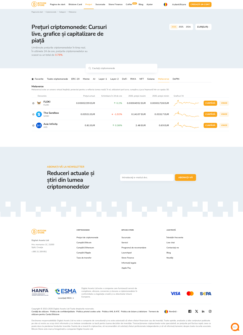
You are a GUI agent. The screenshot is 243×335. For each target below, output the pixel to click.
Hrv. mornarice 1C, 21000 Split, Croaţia (43, 246)
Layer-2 (114, 79)
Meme (86, 79)
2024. (188, 26)
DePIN (176, 79)
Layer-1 (103, 79)
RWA (133, 79)
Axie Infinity (50, 124)
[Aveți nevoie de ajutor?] (235, 327)
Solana (151, 79)
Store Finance (115, 4)
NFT (142, 79)
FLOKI (46, 101)
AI (94, 79)
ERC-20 (75, 79)
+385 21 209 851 (39, 251)
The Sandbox (51, 113)
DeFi (124, 79)
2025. (181, 26)
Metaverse (163, 79)
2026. (174, 26)
